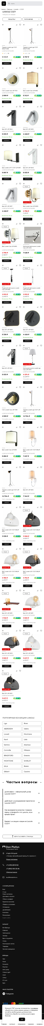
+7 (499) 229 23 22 (12, 865)
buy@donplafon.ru (11, 877)
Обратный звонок (11, 872)
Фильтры (12, 19)
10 (8, 53)
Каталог (5, 924)
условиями (34, 1008)
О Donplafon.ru (8, 886)
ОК (22, 1019)
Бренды (5, 955)
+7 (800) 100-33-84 (13, 869)
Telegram (9, 994)
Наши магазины (12, 859)
